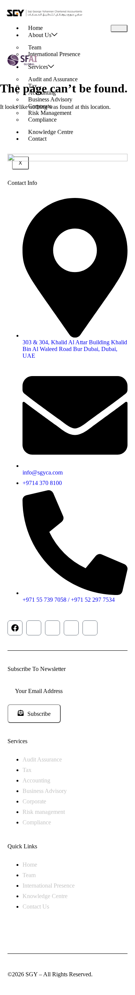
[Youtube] (52, 627)
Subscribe (39, 714)
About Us (39, 35)
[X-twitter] (33, 627)
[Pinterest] (90, 627)
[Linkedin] (71, 627)
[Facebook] (15, 627)
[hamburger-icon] (119, 28)
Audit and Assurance (53, 79)
